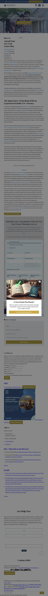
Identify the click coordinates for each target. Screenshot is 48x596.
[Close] (40, 282)
